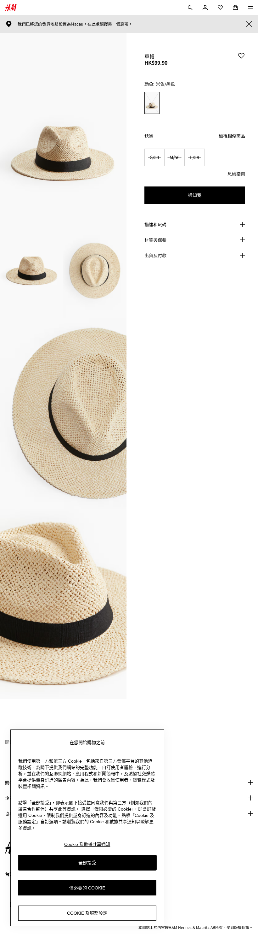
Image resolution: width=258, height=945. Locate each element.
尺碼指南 (236, 173)
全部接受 (87, 862)
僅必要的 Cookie (87, 887)
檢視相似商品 (232, 136)
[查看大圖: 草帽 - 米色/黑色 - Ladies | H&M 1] (63, 128)
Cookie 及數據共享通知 (87, 844)
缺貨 (148, 136)
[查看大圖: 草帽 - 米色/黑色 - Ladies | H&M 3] (94, 270)
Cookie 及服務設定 (87, 913)
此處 (96, 24)
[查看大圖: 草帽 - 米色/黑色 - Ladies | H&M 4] (63, 413)
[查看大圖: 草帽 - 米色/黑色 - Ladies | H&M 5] (63, 604)
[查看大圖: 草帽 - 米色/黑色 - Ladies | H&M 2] (31, 270)
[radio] (152, 103)
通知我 (194, 195)
